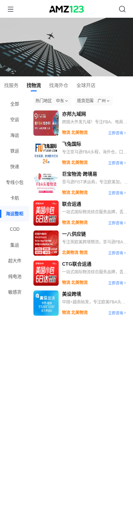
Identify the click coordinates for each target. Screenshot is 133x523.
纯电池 (14, 276)
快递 (14, 166)
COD (14, 229)
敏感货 (14, 292)
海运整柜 (15, 213)
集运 (14, 245)
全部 (14, 103)
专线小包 (15, 182)
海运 (14, 135)
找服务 (11, 85)
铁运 (14, 150)
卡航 (14, 197)
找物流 (34, 85)
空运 (14, 119)
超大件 (14, 260)
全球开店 (85, 85)
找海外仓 (58, 85)
